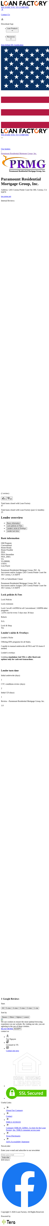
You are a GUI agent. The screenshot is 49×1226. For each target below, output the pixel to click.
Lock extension (7, 604)
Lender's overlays (8, 653)
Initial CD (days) (7, 693)
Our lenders (5, 149)
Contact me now (12, 1051)
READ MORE (7, 1029)
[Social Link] (24, 1208)
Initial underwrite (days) (10, 675)
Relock (4, 617)
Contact (9, 1116)
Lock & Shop (6, 625)
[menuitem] (12, 29)
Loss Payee (5, 566)
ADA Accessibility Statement (17, 1142)
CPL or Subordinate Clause (12, 579)
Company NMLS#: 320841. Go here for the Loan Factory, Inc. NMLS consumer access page (26, 1129)
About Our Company (14, 1110)
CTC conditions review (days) (13, 684)
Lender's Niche (7, 637)
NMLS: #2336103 (13, 1122)
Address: (5, 190)
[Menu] (2, 137)
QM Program (6, 543)
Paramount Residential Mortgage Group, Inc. (19, 153)
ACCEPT (17, 1029)
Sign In (4, 45)
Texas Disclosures (13, 1136)
